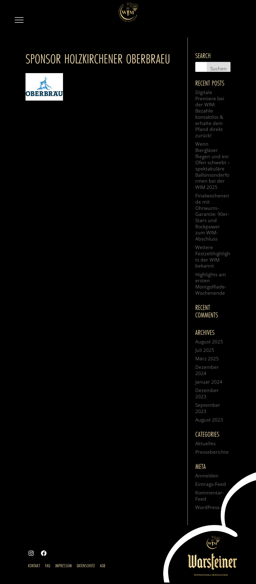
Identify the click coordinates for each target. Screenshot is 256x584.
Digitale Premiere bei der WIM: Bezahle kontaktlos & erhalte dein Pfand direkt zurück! (209, 114)
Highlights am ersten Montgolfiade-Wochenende (210, 283)
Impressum (63, 565)
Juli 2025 (204, 350)
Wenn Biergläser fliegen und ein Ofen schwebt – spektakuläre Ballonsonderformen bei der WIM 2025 (212, 165)
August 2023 (209, 420)
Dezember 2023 (207, 393)
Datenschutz (86, 565)
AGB (102, 565)
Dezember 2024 (207, 370)
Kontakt (34, 565)
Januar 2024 (208, 382)
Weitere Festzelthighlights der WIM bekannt (212, 256)
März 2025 (207, 358)
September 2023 (207, 408)
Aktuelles (205, 443)
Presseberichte (212, 452)
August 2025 (209, 341)
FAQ (47, 565)
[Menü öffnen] (19, 20)
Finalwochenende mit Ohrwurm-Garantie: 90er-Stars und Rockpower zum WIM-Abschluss (212, 217)
